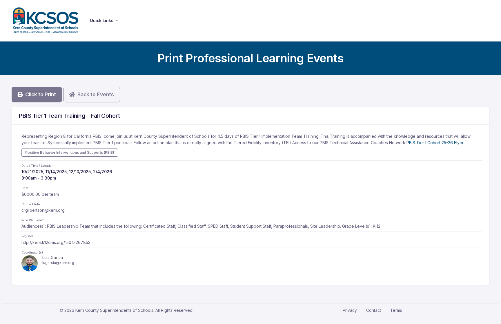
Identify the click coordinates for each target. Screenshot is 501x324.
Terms (396, 310)
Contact (373, 310)
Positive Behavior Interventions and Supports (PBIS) (69, 152)
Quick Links (101, 20)
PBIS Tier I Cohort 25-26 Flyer (435, 142)
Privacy (350, 310)
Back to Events (94, 94)
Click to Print (39, 94)
